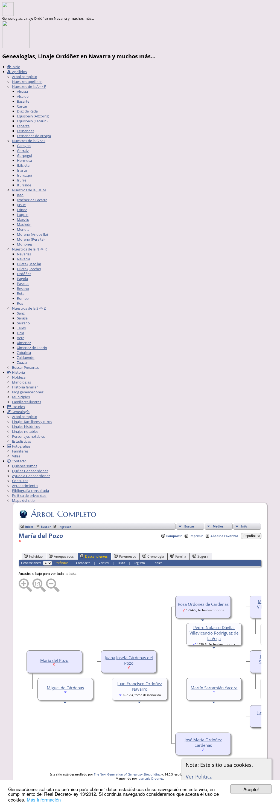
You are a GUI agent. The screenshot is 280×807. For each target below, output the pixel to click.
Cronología (155, 556)
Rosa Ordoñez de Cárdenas (203, 604)
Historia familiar (25, 387)
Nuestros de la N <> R (29, 249)
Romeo (23, 298)
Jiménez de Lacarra (32, 199)
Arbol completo (24, 76)
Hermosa (24, 160)
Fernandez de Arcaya (34, 135)
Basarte (23, 101)
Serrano (23, 323)
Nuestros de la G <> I (28, 140)
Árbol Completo (63, 513)
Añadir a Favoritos (224, 536)
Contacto (19, 461)
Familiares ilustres (26, 401)
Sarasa (22, 318)
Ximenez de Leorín (32, 347)
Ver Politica (199, 776)
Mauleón (24, 224)
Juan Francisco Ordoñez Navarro (139, 686)
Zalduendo (25, 357)
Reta (20, 293)
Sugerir (203, 556)
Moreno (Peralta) (31, 239)
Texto (121, 563)
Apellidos (19, 71)
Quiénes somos (24, 465)
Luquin (22, 214)
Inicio (15, 66)
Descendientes (96, 556)
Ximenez (24, 342)
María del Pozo (54, 660)
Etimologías (21, 382)
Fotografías (20, 446)
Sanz (21, 313)
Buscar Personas (25, 367)
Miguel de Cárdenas (65, 687)
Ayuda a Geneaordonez (31, 475)
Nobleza (18, 377)
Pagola (22, 278)
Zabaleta (24, 352)
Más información (44, 799)
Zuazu (22, 362)
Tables (157, 563)
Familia (180, 556)
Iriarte (22, 170)
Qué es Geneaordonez (30, 470)
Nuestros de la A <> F (29, 86)
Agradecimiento (25, 485)
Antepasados (64, 556)
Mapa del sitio (23, 500)
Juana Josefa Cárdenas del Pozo (129, 660)
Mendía (23, 229)
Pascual (23, 283)
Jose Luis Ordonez (150, 778)
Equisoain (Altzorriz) (33, 116)
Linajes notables (25, 431)
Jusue (21, 204)
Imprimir (196, 536)
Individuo (36, 556)
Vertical (104, 563)
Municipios (21, 396)
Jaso (20, 194)
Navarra (23, 258)
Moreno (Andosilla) (32, 234)
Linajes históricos (26, 426)
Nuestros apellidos (27, 81)
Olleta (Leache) (29, 268)
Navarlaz (24, 254)
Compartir (174, 536)
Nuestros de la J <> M (29, 190)
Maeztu (23, 219)
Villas (16, 456)
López (22, 209)
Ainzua (22, 91)
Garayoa (24, 145)
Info (244, 526)
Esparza (23, 125)
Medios (218, 526)
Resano (23, 288)
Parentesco (127, 556)
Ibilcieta (23, 165)
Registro (139, 563)
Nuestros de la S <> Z (29, 308)
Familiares (20, 451)
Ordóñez (24, 273)
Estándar (62, 563)
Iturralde (24, 185)
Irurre (21, 180)
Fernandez (25, 130)
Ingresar (65, 526)
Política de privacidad (29, 495)
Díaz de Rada (27, 111)
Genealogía (20, 411)
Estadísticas (21, 441)
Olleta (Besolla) (29, 263)
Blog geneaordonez (27, 392)
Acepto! (251, 789)
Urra (20, 332)
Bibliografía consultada (30, 490)
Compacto (83, 563)
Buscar (189, 526)
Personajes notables (28, 436)
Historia (18, 372)
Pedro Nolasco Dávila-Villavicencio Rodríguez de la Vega (213, 633)
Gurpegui (24, 155)
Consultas (20, 480)
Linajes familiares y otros (32, 421)
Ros (20, 303)
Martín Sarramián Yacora (214, 687)
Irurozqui (24, 175)
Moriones (25, 244)
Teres (21, 327)
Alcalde (22, 96)
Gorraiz (23, 150)
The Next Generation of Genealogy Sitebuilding (127, 774)
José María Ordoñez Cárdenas (203, 742)
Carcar (22, 106)
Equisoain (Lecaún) (32, 121)
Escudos (18, 406)
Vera (20, 337)
